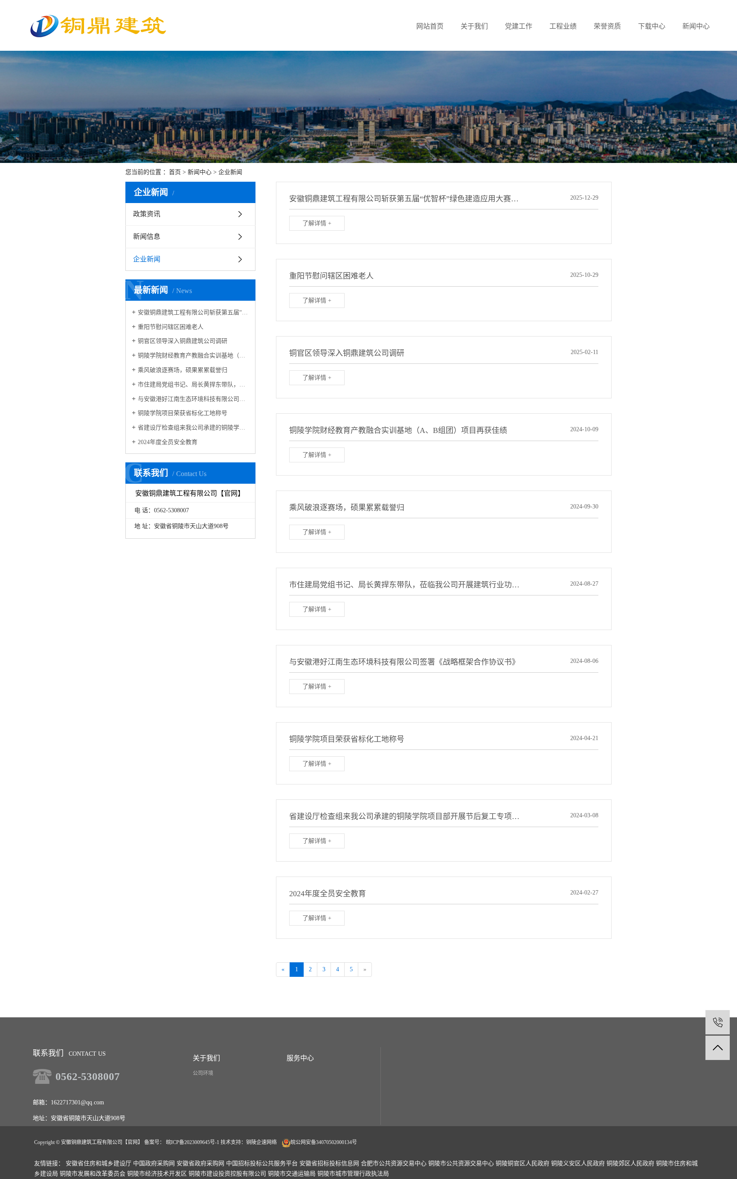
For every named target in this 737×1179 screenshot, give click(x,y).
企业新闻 (230, 172)
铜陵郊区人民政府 (630, 1163)
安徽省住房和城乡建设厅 (98, 1163)
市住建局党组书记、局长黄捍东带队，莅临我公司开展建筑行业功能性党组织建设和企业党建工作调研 (193, 384)
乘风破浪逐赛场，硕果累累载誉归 (182, 370)
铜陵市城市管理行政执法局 (353, 1173)
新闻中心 (200, 172)
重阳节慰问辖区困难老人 (170, 327)
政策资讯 (146, 214)
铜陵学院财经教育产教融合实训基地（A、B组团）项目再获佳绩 (193, 355)
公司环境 (203, 1073)
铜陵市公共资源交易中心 (461, 1163)
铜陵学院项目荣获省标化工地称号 (182, 413)
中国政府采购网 (154, 1163)
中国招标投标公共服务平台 (262, 1163)
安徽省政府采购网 (200, 1163)
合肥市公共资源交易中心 (394, 1163)
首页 (175, 172)
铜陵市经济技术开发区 (157, 1173)
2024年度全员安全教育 (167, 442)
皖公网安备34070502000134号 (323, 1142)
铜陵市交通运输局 (292, 1173)
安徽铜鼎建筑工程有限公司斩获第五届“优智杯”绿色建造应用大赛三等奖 (193, 312)
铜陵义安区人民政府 (578, 1163)
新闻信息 (146, 236)
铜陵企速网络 (261, 1142)
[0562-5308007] (717, 1022)
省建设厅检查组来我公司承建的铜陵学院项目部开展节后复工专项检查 (193, 427)
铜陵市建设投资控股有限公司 (227, 1173)
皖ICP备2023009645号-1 (192, 1142)
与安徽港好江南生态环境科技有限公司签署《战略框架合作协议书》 (193, 399)
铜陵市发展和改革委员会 (92, 1173)
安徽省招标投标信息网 (329, 1163)
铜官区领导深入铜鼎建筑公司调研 (182, 341)
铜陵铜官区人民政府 (522, 1163)
